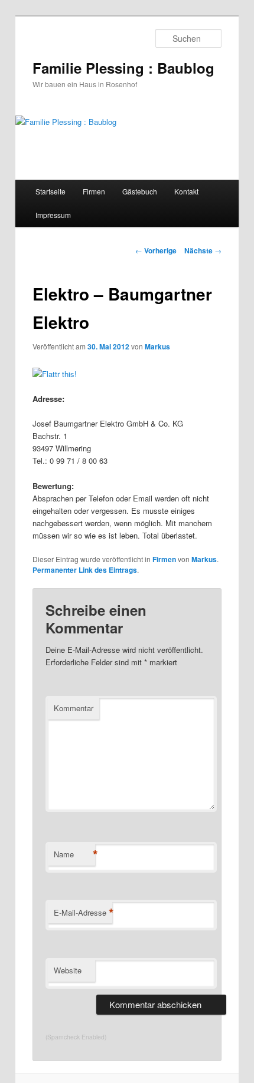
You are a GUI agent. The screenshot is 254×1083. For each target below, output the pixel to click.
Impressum (53, 215)
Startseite (50, 191)
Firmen (94, 191)
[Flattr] (54, 373)
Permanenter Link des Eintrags (84, 569)
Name (74, 854)
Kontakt (186, 191)
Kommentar (73, 708)
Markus (157, 346)
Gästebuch (139, 191)
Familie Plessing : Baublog (123, 68)
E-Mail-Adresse (83, 912)
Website (68, 970)
